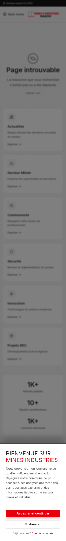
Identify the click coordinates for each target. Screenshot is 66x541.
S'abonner (33, 524)
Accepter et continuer (33, 513)
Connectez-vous (42, 533)
